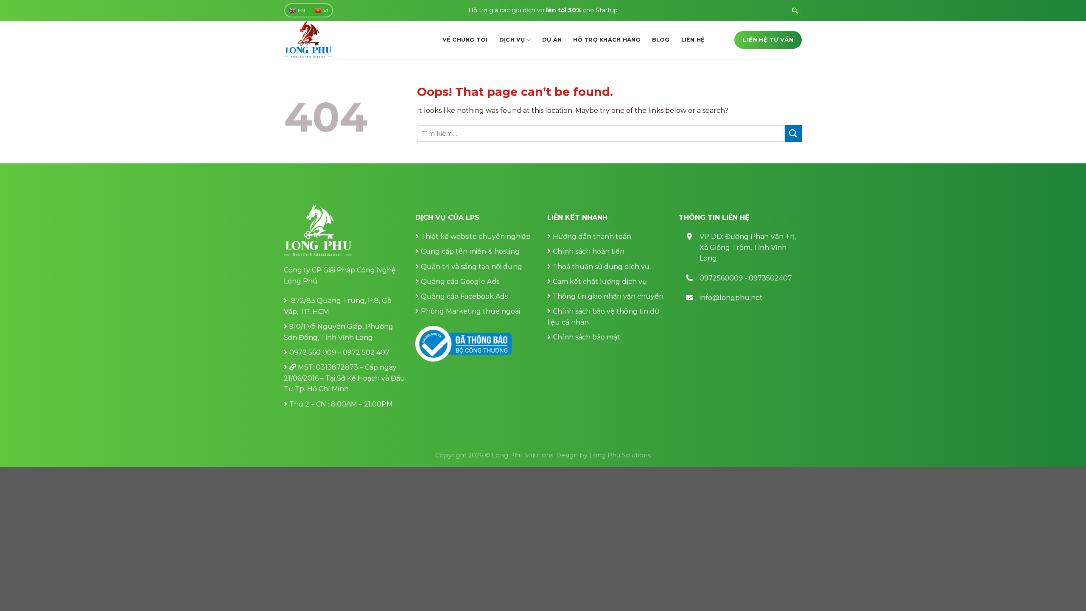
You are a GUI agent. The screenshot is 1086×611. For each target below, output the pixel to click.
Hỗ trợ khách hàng (606, 39)
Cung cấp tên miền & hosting (470, 251)
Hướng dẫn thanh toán (592, 237)
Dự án (552, 39)
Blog (661, 39)
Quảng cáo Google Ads (460, 281)
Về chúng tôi (465, 39)
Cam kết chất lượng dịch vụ (600, 281)
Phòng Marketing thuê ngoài (470, 311)
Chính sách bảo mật (586, 337)
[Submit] (793, 133)
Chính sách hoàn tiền (588, 251)
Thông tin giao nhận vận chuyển (608, 296)
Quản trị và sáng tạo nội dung (471, 267)
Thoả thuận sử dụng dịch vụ (601, 267)
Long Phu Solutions (620, 455)
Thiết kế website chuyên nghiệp (476, 237)
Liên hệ (693, 39)
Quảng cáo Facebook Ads (464, 296)
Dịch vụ (512, 39)
